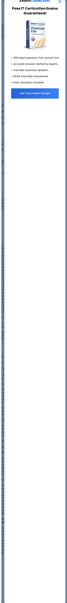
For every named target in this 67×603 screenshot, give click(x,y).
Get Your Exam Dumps (35, 93)
